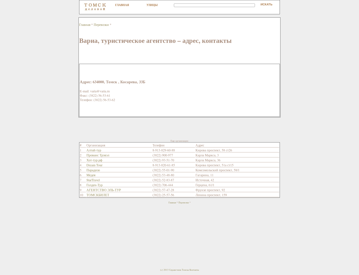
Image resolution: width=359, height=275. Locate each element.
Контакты (194, 269)
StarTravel (93, 180)
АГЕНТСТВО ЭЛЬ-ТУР (103, 190)
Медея (90, 175)
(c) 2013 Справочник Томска (174, 269)
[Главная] (95, 10)
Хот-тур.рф (94, 160)
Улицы (152, 5)
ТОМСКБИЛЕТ (97, 195)
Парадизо (93, 170)
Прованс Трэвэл (97, 155)
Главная (122, 5)
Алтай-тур (93, 150)
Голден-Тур (94, 185)
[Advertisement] (154, 54)
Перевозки (101, 24)
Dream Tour (94, 165)
